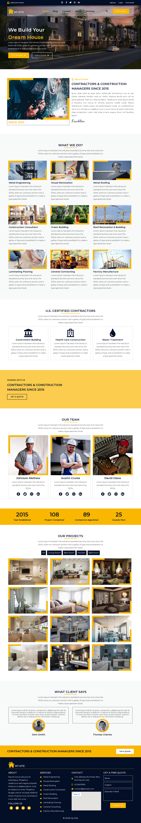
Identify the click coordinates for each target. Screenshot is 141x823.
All (43, 553)
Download (130, 3)
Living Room (54, 553)
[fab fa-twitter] (70, 2)
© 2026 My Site (70, 818)
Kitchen (81, 553)
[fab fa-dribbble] (62, 2)
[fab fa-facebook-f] (66, 2)
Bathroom (94, 553)
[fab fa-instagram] (75, 2)
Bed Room (69, 553)
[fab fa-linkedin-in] (79, 2)
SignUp (113, 3)
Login (120, 3)
